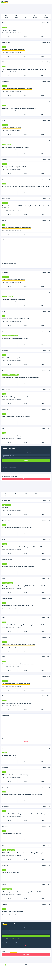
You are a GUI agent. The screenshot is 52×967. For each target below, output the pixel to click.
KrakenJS (6, 17)
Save (26, 36)
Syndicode (5, 826)
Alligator (5, 656)
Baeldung (5, 904)
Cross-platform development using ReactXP (15, 338)
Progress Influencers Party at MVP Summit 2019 (16, 227)
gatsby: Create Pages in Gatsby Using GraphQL (16, 703)
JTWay (4, 331)
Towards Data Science (7, 428)
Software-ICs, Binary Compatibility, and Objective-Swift (19, 108)
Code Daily (5, 787)
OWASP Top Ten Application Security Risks (15, 147)
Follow (44, 22)
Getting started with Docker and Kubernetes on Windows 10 (20, 377)
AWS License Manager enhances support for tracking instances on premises (25, 397)
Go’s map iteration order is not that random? (15, 319)
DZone (4, 179)
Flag (49, 22)
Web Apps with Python (9, 755)
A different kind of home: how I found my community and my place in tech (24, 69)
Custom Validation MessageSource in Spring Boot (17, 527)
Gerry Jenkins (6, 806)
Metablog (5, 101)
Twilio (4, 617)
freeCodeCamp (6, 62)
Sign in (26, 469)
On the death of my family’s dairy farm (13, 279)
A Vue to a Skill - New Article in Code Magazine (16, 775)
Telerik (4, 220)
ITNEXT (4, 884)
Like (9, 36)
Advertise (26, 266)
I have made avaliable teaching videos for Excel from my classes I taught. (24, 814)
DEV (4, 120)
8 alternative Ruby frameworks (11, 833)
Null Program (5, 81)
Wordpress (35, 17)
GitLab (19, 463)
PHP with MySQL (6, 500)
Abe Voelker (5, 272)
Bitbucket (14, 463)
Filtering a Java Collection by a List (12, 911)
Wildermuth (5, 767)
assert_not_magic (6, 42)
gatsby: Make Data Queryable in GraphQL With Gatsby (18, 644)
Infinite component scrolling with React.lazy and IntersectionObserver (23, 892)
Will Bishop (5, 350)
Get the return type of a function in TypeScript (16, 683)
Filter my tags (26, 478)
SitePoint (5, 845)
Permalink (12, 32)
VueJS (46, 494)
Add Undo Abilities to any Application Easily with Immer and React (22, 794)
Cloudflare (5, 22)
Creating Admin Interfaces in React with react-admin (18, 664)
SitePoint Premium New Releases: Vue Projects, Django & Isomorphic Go (24, 853)
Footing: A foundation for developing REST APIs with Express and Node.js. (24, 586)
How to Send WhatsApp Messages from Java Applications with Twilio (23, 625)
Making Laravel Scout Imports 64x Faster (14, 167)
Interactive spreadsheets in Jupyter (12, 436)
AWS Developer (6, 198)
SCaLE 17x (5, 508)
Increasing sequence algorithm (11, 127)
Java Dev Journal (6, 520)
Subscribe (26, 460)
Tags (3, 456)
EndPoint (5, 140)
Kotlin (16, 494)
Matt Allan (5, 159)
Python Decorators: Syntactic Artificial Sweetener (17, 88)
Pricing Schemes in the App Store (12, 358)
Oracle (36, 494)
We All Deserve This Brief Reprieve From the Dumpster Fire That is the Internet (25, 186)
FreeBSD (16, 17)
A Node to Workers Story (9, 30)
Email (4, 455)
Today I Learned (6, 676)
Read (43, 36)
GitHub (9, 463)
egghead (5, 637)
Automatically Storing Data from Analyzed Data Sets (18, 566)
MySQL (6, 494)
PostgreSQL (46, 17)
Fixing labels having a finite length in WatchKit (16, 416)
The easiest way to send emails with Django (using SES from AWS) (22, 547)
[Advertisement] (26, 9)
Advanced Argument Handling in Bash (13, 49)
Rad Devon (5, 865)
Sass (25, 17)
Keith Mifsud (5, 292)
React (26, 494)
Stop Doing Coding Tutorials (10, 872)
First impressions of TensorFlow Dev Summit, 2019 (17, 605)
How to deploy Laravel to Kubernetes (13, 299)
